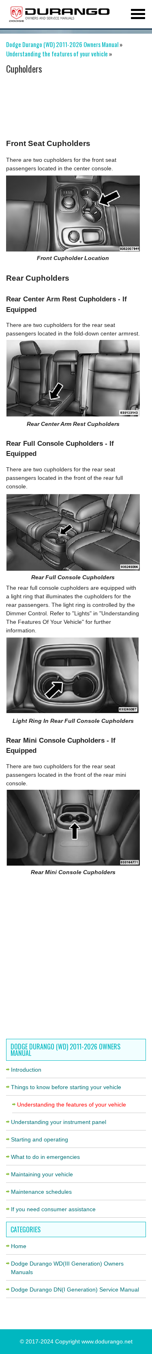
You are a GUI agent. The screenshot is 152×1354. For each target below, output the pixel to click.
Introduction (26, 1069)
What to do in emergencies (45, 1157)
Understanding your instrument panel (58, 1122)
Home (18, 1246)
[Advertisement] (73, 103)
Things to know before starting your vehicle (66, 1087)
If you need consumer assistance (53, 1209)
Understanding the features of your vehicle (57, 53)
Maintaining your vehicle (42, 1174)
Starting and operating (39, 1139)
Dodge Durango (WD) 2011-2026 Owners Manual (62, 44)
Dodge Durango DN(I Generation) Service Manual (75, 1289)
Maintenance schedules (41, 1192)
